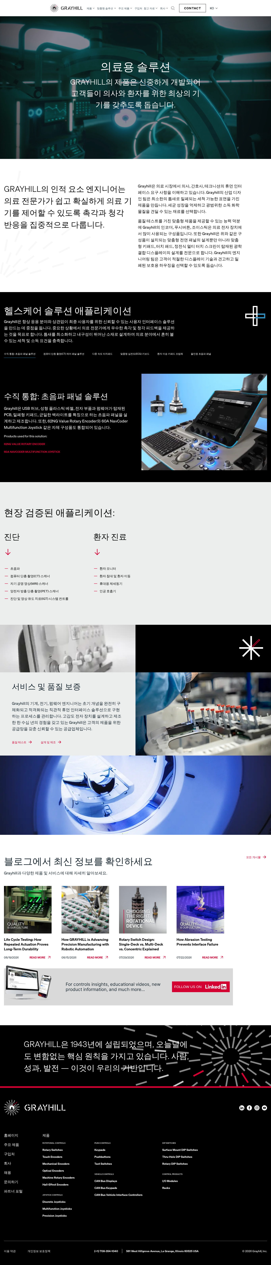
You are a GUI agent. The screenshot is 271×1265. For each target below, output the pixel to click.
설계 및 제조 (48, 742)
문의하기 (11, 1181)
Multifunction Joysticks (57, 1208)
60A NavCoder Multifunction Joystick (32, 451)
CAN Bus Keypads (105, 1188)
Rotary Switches (52, 1149)
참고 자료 (149, 8)
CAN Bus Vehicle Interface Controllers (118, 1194)
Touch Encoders (52, 1156)
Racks (166, 1188)
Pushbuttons (102, 1156)
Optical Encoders (53, 1170)
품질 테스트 (19, 742)
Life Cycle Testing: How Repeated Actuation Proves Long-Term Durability (26, 944)
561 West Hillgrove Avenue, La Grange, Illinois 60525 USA (162, 1251)
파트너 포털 (13, 1191)
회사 (162, 8)
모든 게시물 (253, 857)
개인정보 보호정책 (39, 1251)
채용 (7, 1172)
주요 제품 (123, 8)
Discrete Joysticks (53, 1201)
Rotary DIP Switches (175, 1163)
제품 (89, 8)
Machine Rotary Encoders (58, 1177)
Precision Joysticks (54, 1215)
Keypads (99, 1149)
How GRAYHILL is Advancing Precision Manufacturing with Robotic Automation (85, 944)
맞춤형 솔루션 (105, 8)
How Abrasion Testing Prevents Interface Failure (197, 941)
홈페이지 (11, 1135)
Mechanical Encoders (55, 1163)
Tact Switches (103, 1163)
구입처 (138, 8)
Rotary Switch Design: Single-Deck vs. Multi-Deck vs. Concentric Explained (141, 944)
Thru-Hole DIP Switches (177, 1156)
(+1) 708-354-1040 (106, 1251)
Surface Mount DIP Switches (180, 1149)
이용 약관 (10, 1251)
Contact (192, 8)
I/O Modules (170, 1181)
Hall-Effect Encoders (55, 1184)
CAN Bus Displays (105, 1181)
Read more (37, 957)
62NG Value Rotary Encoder (24, 444)
